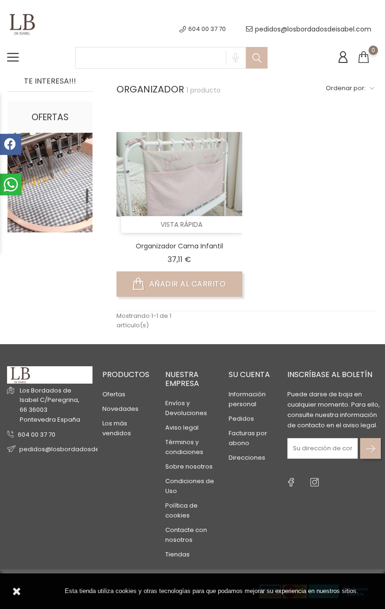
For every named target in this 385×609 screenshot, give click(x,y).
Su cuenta (249, 374)
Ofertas (113, 394)
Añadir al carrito (186, 283)
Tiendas (177, 554)
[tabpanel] (50, 206)
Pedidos (241, 418)
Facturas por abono (248, 438)
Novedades (120, 408)
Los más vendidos (116, 428)
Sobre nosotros (189, 466)
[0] (363, 57)
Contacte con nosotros (186, 534)
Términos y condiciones (184, 447)
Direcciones (247, 457)
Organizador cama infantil (179, 246)
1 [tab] (87, 196)
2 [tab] (87, 214)
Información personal (247, 399)
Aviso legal (182, 427)
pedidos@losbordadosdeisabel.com (313, 29)
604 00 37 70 (36, 434)
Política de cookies (181, 510)
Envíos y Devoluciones (186, 408)
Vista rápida (181, 224)
